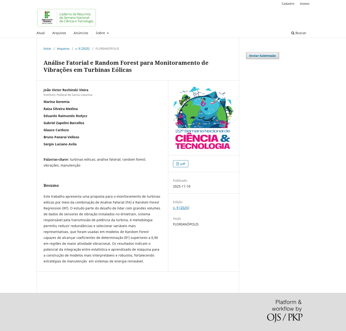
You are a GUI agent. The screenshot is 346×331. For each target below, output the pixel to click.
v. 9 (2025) (82, 48)
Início (47, 48)
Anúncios (81, 33)
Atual (40, 33)
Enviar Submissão (262, 55)
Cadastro (288, 3)
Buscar (300, 33)
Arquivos (59, 33)
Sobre (101, 33)
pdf (182, 164)
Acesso (305, 3)
